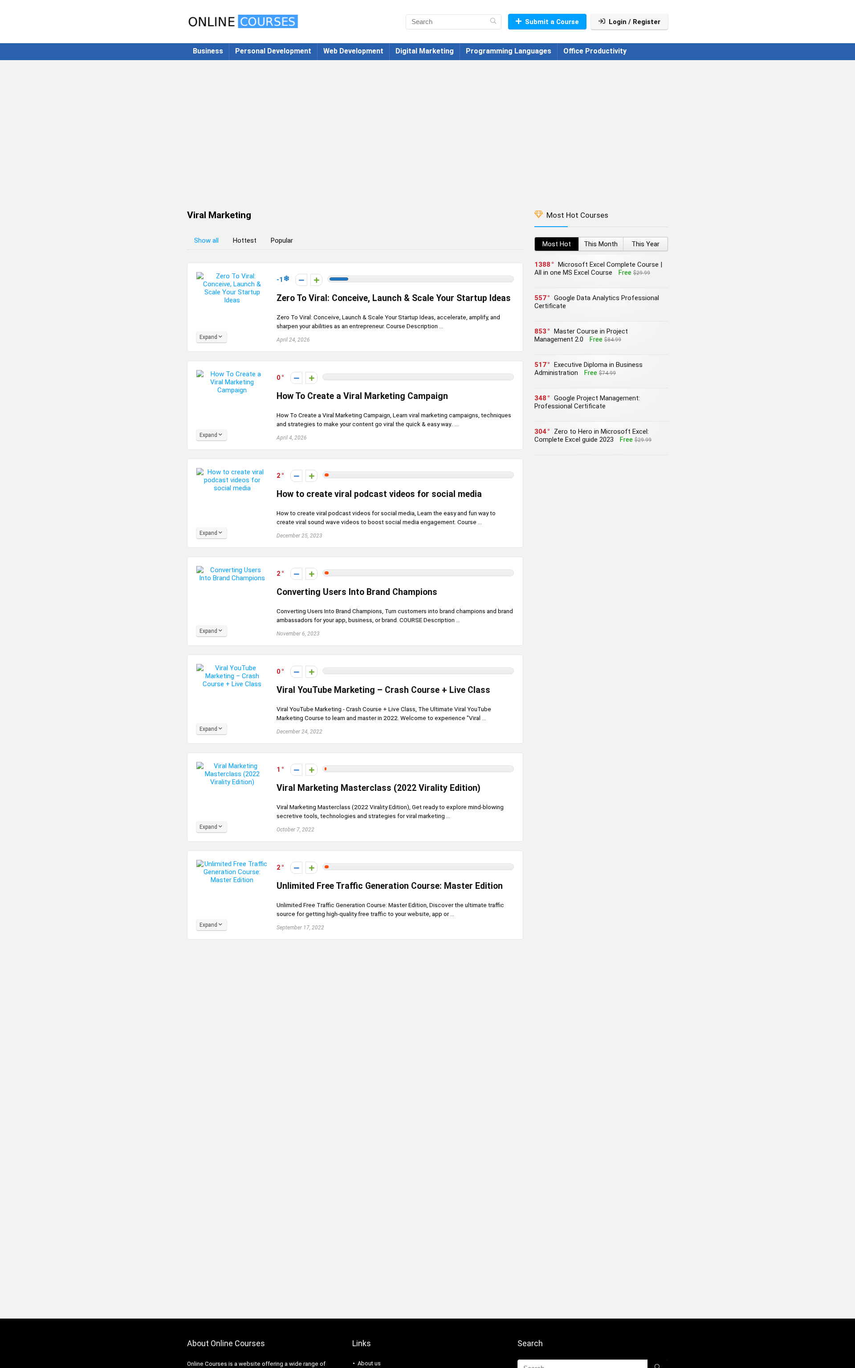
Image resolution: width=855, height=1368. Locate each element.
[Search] (493, 21)
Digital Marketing (424, 51)
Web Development (353, 51)
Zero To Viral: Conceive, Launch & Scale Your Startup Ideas (394, 298)
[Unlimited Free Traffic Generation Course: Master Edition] (232, 864)
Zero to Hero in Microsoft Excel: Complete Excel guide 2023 (591, 436)
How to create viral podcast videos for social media (379, 494)
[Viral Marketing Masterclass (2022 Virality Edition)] (232, 766)
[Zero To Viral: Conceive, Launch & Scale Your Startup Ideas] (232, 276)
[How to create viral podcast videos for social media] (232, 472)
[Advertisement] (427, 130)
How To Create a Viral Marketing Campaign (362, 396)
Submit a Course (552, 22)
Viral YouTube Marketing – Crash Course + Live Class (383, 690)
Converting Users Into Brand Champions (357, 592)
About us (369, 1363)
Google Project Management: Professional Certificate (587, 402)
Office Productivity (595, 51)
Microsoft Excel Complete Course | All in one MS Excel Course (598, 269)
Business (208, 51)
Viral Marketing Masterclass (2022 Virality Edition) (378, 788)
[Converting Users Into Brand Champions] (232, 570)
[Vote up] (316, 280)
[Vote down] (301, 280)
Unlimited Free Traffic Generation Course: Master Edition (390, 886)
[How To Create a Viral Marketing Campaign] (232, 374)
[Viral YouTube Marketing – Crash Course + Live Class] (232, 668)
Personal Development (273, 51)
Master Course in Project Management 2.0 (581, 335)
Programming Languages (508, 51)
